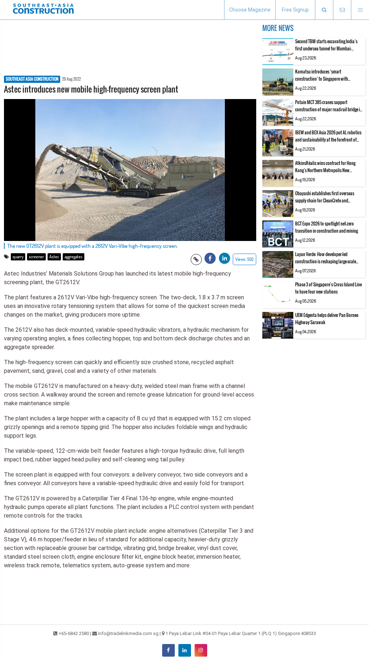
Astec (54, 256)
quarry (18, 256)
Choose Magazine (250, 10)
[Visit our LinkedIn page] (184, 650)
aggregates (74, 256)
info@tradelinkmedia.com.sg (128, 633)
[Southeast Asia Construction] (43, 9)
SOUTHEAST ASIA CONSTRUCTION (32, 79)
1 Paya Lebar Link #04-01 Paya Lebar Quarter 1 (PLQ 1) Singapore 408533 (240, 633)
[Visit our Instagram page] (201, 650)
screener (36, 256)
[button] (324, 10)
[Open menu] (360, 10)
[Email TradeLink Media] (342, 10)
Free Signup (295, 10)
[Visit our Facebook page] (168, 650)
